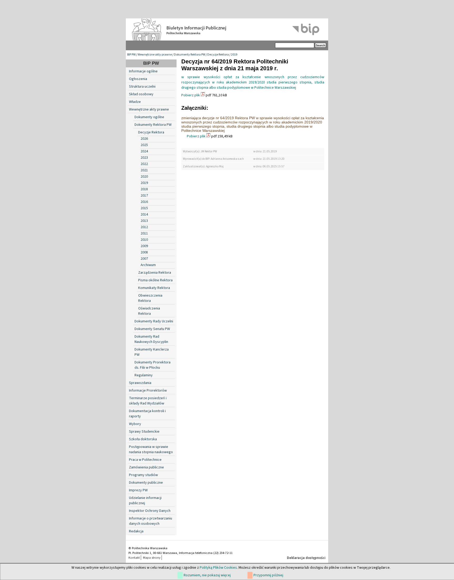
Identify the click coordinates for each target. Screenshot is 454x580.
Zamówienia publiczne (146, 467)
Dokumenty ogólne (149, 117)
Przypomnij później (268, 575)
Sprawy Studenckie (144, 431)
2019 (234, 54)
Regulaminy (144, 375)
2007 (144, 258)
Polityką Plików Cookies (218, 567)
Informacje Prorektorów (148, 390)
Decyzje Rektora (218, 54)
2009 (144, 246)
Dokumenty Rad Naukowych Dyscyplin (151, 339)
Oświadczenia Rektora (149, 311)
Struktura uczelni (142, 86)
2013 (144, 220)
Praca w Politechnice (145, 459)
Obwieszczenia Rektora (150, 298)
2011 (144, 233)
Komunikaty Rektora (154, 288)
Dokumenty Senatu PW (152, 329)
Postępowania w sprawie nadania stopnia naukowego (151, 449)
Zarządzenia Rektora (154, 272)
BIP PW (131, 54)
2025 (144, 145)
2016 (144, 201)
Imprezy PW (138, 490)
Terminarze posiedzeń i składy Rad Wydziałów (148, 401)
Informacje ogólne (143, 71)
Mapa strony (152, 557)
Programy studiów (143, 475)
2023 (144, 157)
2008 (144, 252)
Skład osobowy (141, 94)
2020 (144, 176)
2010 (144, 239)
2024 (144, 151)
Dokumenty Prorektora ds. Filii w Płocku (153, 365)
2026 (144, 138)
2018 (144, 189)
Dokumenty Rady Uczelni (154, 321)
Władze (135, 101)
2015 (144, 208)
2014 (144, 214)
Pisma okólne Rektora (155, 280)
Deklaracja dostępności (306, 558)
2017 (144, 195)
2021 (144, 170)
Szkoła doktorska (143, 439)
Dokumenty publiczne (146, 482)
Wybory (135, 424)
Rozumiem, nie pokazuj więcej (207, 575)
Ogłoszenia (138, 79)
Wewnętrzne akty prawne (155, 54)
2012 (144, 227)
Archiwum (148, 265)
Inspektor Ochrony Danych (150, 510)
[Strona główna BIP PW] (227, 29)
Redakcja (136, 531)
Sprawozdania (140, 383)
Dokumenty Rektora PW (189, 54)
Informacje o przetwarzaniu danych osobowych (150, 521)
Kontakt (134, 557)
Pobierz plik (190, 95)
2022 (144, 164)
